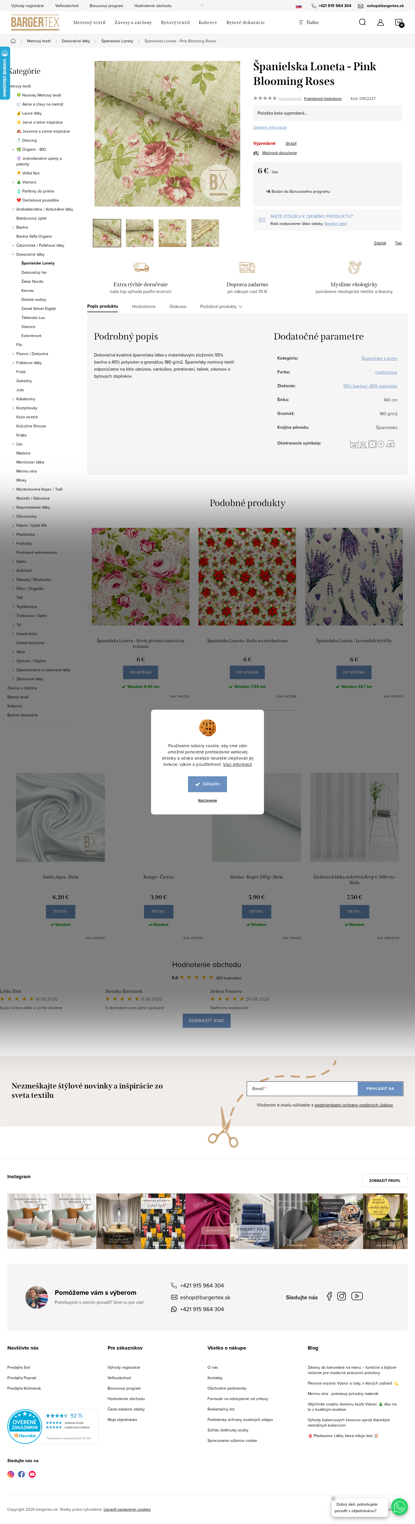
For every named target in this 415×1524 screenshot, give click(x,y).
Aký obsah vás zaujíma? (245, 754)
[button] (399, 1506)
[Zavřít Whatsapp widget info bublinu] (333, 1498)
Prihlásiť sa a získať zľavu (262, 811)
